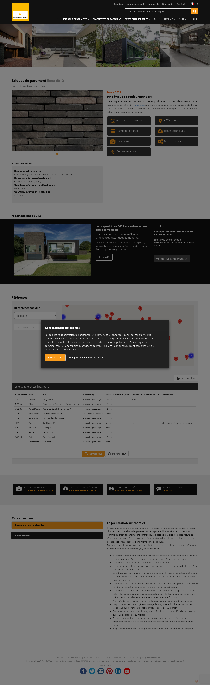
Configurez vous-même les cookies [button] (86, 357)
